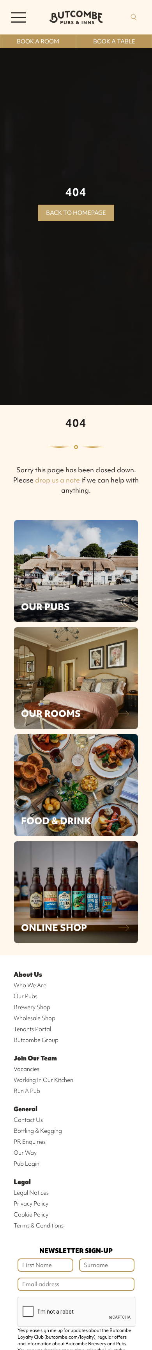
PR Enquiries (30, 1142)
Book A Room (38, 41)
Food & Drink (56, 821)
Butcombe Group (36, 1040)
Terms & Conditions (39, 1225)
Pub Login (26, 1164)
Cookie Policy (31, 1215)
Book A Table (114, 41)
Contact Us (28, 1120)
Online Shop (54, 928)
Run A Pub (27, 1091)
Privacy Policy (31, 1204)
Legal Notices (31, 1193)
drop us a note (57, 479)
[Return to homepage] (76, 17)
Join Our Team (35, 1058)
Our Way (25, 1153)
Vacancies (26, 1069)
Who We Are (30, 985)
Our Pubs (45, 607)
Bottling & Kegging (38, 1131)
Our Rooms (51, 713)
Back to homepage (76, 213)
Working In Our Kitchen (43, 1080)
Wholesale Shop (34, 1018)
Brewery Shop (32, 1007)
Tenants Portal (32, 1029)
